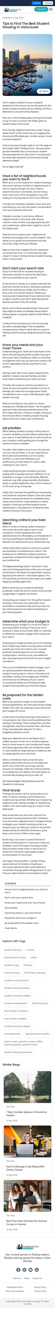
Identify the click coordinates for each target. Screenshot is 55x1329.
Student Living (11, 965)
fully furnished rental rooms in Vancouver (23, 848)
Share (45, 91)
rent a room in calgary (15, 1018)
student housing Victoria (16, 980)
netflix (34, 957)
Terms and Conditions (15, 1291)
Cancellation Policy (15, 1287)
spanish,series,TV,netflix (37, 1033)
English (37, 3)
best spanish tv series (15, 957)
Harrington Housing (28, 845)
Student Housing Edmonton (18, 1052)
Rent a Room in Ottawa (16, 1011)
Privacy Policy (40, 1291)
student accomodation (15, 1003)
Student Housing (12, 949)
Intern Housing (11, 972)
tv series (30, 949)
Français (48, 3)
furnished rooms (12, 1033)
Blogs (26, 1278)
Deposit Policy (40, 1287)
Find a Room (41, 9)
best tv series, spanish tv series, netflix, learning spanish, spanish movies (23, 1043)
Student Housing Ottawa (17, 988)
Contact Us (37, 1278)
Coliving (28, 965)
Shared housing (40, 1003)
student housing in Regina (17, 1026)
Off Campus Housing (34, 972)
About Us (17, 1278)
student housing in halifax (17, 995)
